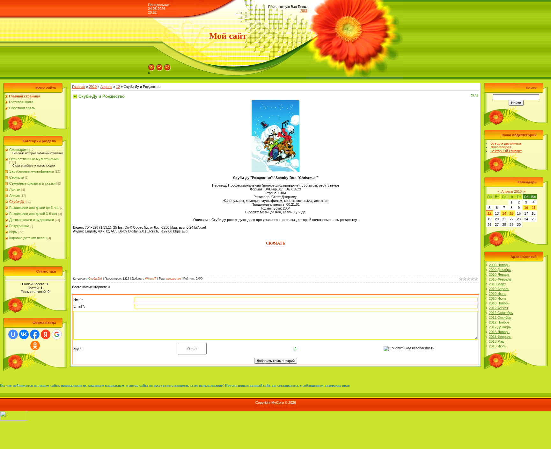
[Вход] (167, 66)
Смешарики (18, 150)
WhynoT (150, 278)
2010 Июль (497, 298)
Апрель (106, 87)
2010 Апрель (499, 289)
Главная (78, 87)
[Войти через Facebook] (35, 334)
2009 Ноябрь (499, 265)
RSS (303, 10)
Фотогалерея (500, 147)
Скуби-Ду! (17, 201)
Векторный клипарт (506, 151)
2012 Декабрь (500, 327)
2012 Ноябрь (499, 322)
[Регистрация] (159, 66)
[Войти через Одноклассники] (35, 345)
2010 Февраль (500, 279)
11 (533, 208)
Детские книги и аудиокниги (31, 220)
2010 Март (497, 284)
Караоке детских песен (28, 238)
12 (118, 87)
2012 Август (498, 308)
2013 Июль (497, 346)
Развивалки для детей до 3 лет (34, 208)
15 (511, 213)
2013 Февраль (500, 337)
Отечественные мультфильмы (34, 159)
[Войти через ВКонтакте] (24, 334)
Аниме (14, 195)
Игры (13, 232)
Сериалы (16, 177)
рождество (173, 278)
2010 (93, 87)
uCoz (293, 406)
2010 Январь (499, 274)
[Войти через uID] (13, 334)
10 (526, 208)
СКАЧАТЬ (275, 243)
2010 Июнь (497, 294)
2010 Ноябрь (499, 303)
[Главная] (151, 66)
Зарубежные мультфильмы (31, 171)
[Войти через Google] (57, 334)
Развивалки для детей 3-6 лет (33, 214)
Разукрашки (19, 226)
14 (504, 213)
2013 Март (497, 341)
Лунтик (14, 189)
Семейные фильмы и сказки (32, 183)
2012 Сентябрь (501, 313)
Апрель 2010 (511, 191)
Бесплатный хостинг (271, 406)
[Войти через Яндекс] (45, 334)
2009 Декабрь (500, 270)
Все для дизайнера (505, 143)
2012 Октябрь (500, 317)
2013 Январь (499, 332)
